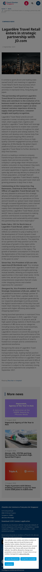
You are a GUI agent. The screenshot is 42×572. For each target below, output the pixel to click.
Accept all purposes (12, 559)
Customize (9, 564)
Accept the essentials (28, 559)
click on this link (24, 554)
